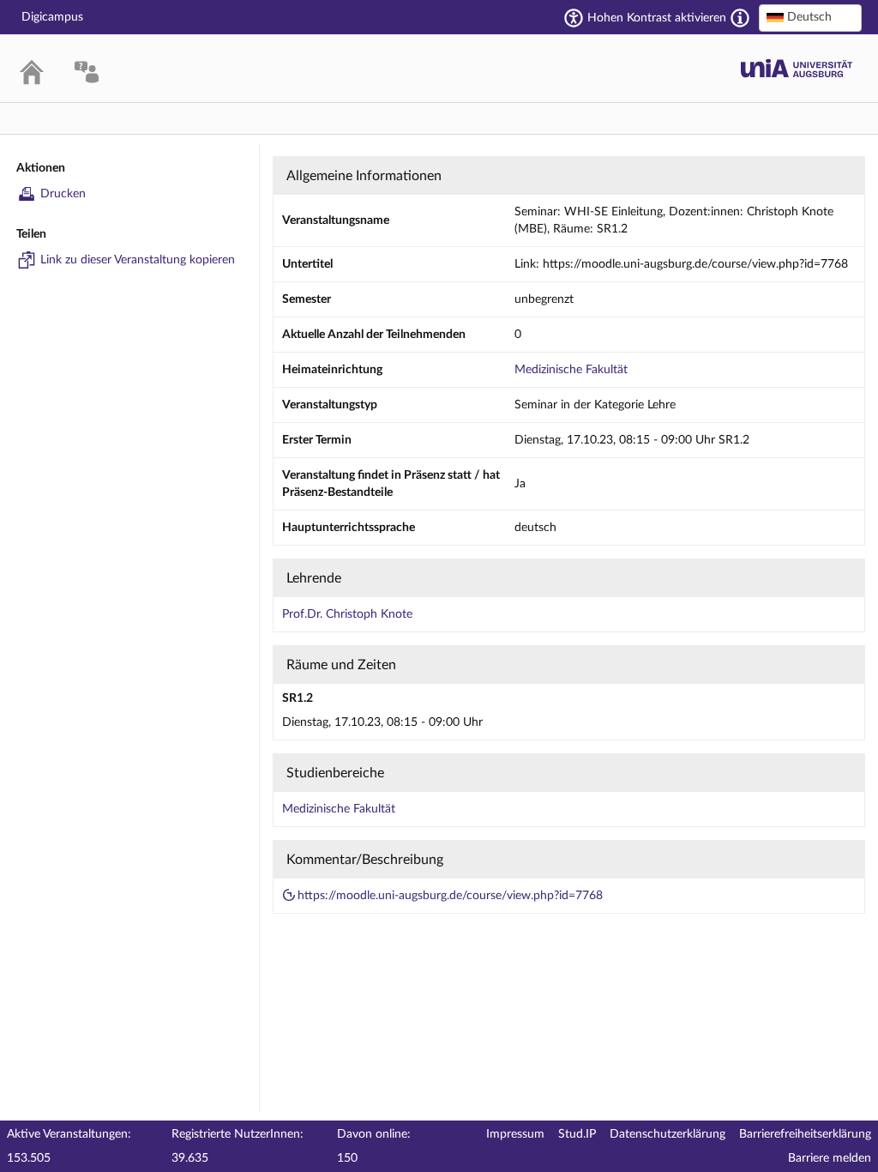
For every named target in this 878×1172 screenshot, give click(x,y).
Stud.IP (577, 1134)
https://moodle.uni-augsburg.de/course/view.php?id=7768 (450, 896)
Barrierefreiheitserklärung (805, 1134)
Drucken (63, 194)
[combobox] (810, 18)
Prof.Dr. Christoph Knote (347, 614)
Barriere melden (829, 1158)
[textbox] (810, 17)
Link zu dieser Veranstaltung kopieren (137, 260)
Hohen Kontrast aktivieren (656, 18)
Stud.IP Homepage (796, 68)
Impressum (515, 1134)
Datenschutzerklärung (667, 1134)
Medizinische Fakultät (571, 370)
